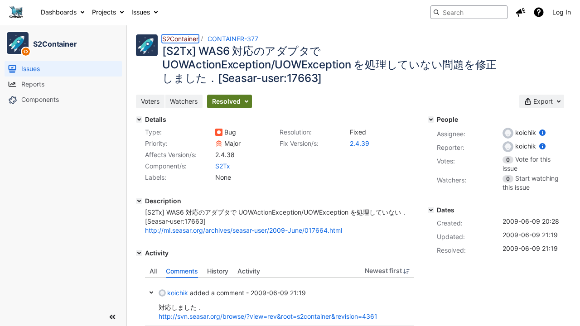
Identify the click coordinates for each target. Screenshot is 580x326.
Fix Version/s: (299, 143)
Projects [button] (104, 12)
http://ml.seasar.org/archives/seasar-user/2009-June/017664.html (243, 230)
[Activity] (139, 253)
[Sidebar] (112, 317)
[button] (520, 12)
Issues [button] (140, 12)
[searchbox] (469, 12)
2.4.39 (359, 143)
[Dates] (431, 210)
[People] (431, 119)
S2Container (180, 39)
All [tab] (153, 271)
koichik (177, 293)
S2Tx (222, 166)
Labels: (155, 177)
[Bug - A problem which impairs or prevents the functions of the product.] (218, 132)
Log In (561, 12)
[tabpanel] (279, 302)
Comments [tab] (182, 271)
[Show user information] (542, 132)
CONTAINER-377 (233, 39)
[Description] (139, 201)
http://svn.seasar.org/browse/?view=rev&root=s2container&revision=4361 (268, 316)
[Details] (139, 119)
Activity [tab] (248, 271)
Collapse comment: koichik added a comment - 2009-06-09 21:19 (151, 292)
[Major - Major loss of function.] (218, 143)
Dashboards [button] (59, 12)
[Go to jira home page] (16, 12)
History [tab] (217, 271)
